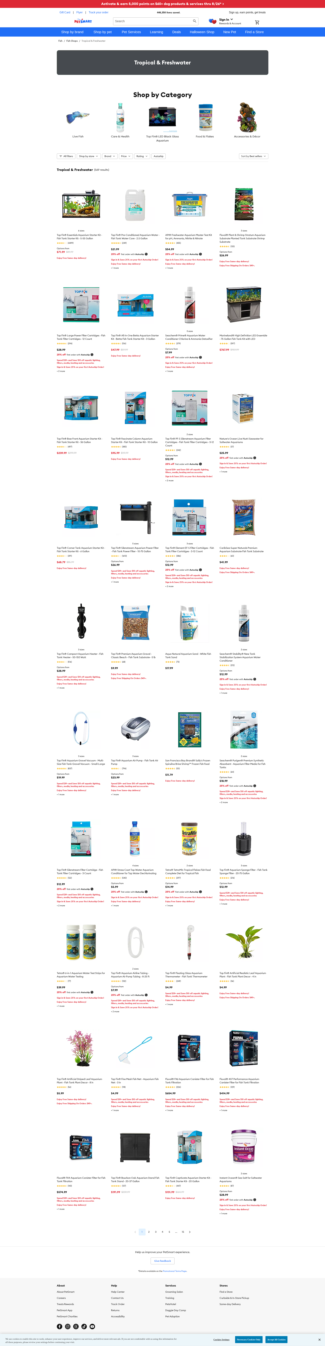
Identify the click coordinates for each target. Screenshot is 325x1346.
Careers (61, 1298)
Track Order (118, 1304)
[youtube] (92, 1326)
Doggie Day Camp (175, 1310)
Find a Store (226, 1291)
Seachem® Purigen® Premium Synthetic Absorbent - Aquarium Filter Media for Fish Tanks (242, 764)
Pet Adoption (172, 1316)
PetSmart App (64, 1310)
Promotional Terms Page (174, 1271)
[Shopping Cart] (261, 22)
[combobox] (156, 20)
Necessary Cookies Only (249, 1339)
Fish (60, 40)
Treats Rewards (65, 1304)
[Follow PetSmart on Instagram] (67, 1326)
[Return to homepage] (83, 21)
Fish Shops (72, 40)
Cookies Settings (221, 1339)
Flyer (79, 12)
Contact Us (117, 1298)
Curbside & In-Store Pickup (234, 1298)
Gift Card (65, 12)
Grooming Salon (174, 1291)
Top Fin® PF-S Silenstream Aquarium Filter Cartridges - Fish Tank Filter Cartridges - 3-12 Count (189, 442)
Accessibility (118, 1316)
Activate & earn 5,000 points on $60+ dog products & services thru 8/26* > (162, 4)
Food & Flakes (205, 136)
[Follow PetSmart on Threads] (76, 1326)
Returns (115, 1310)
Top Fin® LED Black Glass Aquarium (162, 138)
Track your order (98, 12)
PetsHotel (170, 1304)
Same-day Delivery (230, 1304)
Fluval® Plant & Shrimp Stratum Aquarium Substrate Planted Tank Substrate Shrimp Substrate (242, 238)
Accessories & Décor (247, 136)
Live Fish (78, 136)
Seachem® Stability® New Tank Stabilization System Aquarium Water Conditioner (240, 657)
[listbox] (162, 122)
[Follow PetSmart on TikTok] (84, 1326)
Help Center (118, 1291)
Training (169, 1298)
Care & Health (120, 136)
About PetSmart (65, 1291)
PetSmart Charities (67, 1316)
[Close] (319, 1339)
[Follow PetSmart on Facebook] (59, 1326)
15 (183, 1231)
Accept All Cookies (276, 1339)
